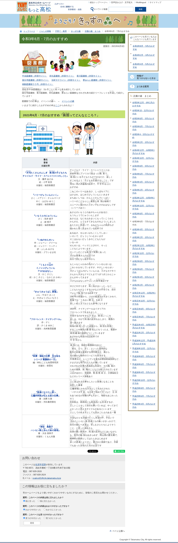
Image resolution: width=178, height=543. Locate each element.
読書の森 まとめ (92, 31)
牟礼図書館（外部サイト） (61, 76)
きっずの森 (76, 31)
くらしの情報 (45, 31)
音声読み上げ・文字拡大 (122, 2)
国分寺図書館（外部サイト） (35, 80)
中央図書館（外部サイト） (34, 76)
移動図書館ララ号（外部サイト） (37, 84)
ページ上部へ (118, 531)
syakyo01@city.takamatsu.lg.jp (47, 478)
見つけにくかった (53, 518)
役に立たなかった (48, 501)
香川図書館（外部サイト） (89, 76)
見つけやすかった (33, 518)
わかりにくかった (53, 510)
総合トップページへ (98, 2)
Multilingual (141, 2)
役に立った (30, 501)
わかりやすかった (33, 510)
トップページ (29, 31)
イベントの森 (68, 101)
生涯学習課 (40, 464)
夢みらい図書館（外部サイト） (97, 80)
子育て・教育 (61, 31)
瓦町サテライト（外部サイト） (66, 80)
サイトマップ (155, 2)
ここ (57, 105)
